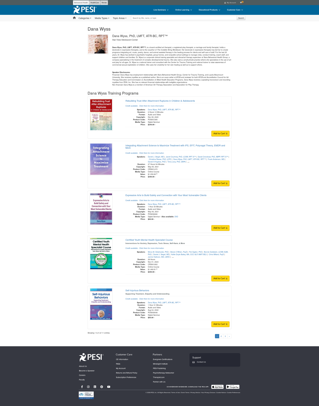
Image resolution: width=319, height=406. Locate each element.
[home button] (74, 17)
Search (241, 18)
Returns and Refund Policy (126, 372)
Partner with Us (159, 381)
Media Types (101, 18)
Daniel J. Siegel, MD (156, 156)
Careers (82, 375)
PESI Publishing (159, 368)
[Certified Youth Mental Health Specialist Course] (101, 253)
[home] (85, 10)
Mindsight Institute (160, 363)
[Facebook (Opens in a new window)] (81, 387)
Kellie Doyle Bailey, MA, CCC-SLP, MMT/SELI (189, 254)
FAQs (118, 363)
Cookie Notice (221, 392)
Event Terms (185, 392)
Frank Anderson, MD (216, 159)
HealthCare (94, 2)
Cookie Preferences (233, 392)
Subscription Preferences (126, 377)
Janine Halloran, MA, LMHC (159, 257)
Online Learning (182, 9)
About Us (83, 366)
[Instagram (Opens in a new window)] (88, 387)
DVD (176, 216)
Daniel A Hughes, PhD (156, 161)
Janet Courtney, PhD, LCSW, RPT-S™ (181, 156)
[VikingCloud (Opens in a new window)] (86, 395)
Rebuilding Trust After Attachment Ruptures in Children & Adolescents (160, 100)
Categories (84, 18)
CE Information (122, 359)
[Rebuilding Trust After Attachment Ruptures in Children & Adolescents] (101, 114)
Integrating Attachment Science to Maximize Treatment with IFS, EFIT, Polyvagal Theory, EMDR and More (175, 146)
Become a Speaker (86, 370)
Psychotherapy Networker (163, 372)
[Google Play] (232, 387)
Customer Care (233, 9)
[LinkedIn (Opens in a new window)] (95, 387)
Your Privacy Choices (208, 392)
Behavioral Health (81, 2)
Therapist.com (158, 377)
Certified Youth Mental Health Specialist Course (149, 239)
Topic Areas (119, 18)
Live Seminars (160, 9)
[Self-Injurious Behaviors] (101, 304)
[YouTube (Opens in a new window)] (109, 387)
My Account (120, 368)
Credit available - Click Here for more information (144, 106)
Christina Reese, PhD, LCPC (160, 159)
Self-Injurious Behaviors (137, 290)
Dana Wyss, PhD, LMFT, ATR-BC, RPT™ (164, 109)
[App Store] (217, 387)
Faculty (82, 379)
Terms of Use (175, 392)
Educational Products (208, 9)
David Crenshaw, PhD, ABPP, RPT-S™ (213, 156)
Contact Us (201, 362)
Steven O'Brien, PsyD (178, 252)
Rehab (104, 2)
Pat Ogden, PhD (195, 252)
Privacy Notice (195, 392)
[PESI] (91, 357)
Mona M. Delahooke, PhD (158, 252)
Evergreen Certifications (162, 359)
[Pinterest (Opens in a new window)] (102, 387)
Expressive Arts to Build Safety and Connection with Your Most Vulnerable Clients (165, 195)
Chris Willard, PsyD (216, 254)
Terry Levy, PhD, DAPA (176, 161)
